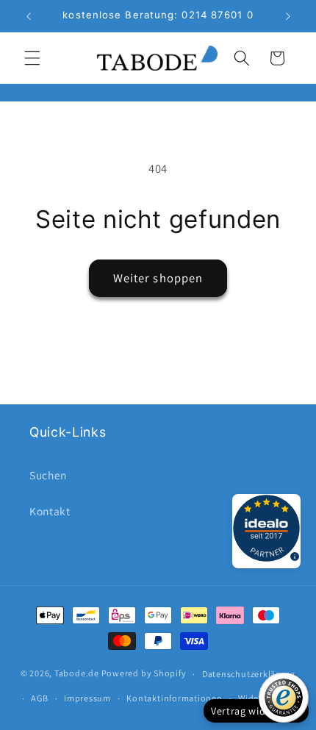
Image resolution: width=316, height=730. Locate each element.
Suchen (48, 475)
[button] (32, 58)
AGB (39, 698)
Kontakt (50, 511)
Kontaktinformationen (174, 698)
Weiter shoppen (158, 278)
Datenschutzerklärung (248, 673)
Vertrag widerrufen (256, 711)
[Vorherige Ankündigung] (28, 16)
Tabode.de (76, 673)
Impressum (87, 698)
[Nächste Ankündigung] (288, 16)
